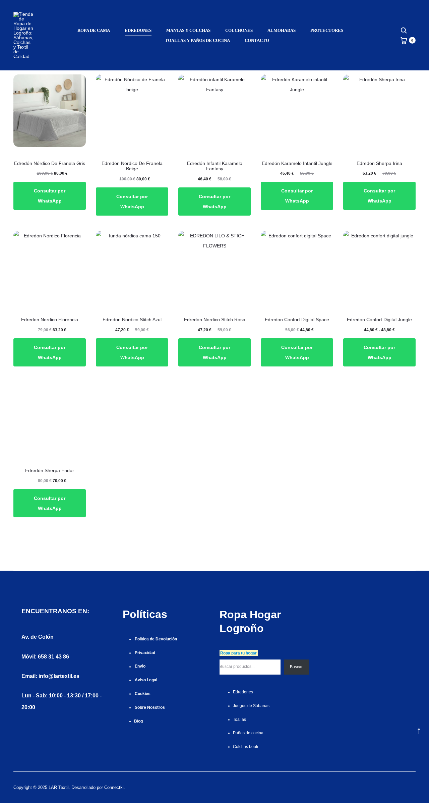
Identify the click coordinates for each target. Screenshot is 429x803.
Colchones (239, 30)
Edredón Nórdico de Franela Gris (49, 163)
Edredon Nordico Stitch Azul (132, 319)
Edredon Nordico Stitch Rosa (214, 319)
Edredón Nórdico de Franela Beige (132, 166)
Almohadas (281, 30)
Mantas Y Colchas (188, 30)
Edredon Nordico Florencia (49, 319)
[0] (404, 40)
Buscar (296, 667)
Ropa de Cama (93, 30)
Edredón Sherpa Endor (49, 470)
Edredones (138, 30)
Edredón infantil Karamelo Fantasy (214, 166)
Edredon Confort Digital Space (297, 319)
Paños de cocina (248, 733)
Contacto (257, 40)
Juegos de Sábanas (251, 705)
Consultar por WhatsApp (49, 196)
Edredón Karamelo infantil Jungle (297, 163)
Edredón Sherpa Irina (379, 163)
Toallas (239, 719)
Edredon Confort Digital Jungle (379, 319)
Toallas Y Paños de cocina (197, 40)
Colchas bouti (245, 746)
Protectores (326, 30)
